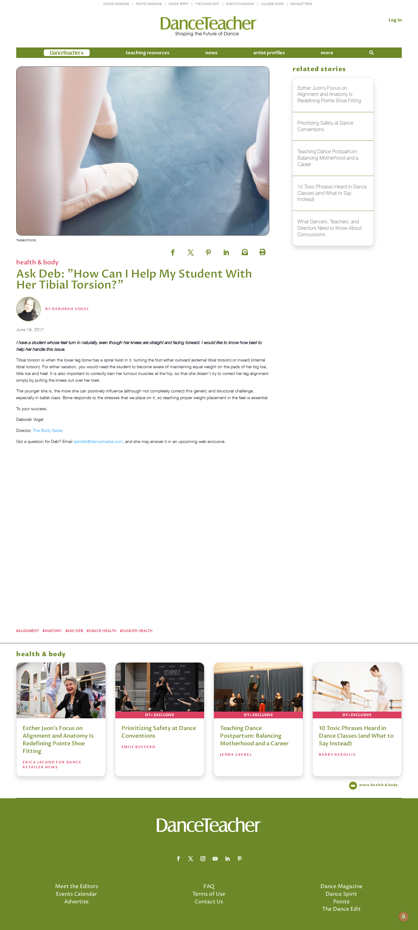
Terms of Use (208, 894)
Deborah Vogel (70, 309)
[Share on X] (190, 251)
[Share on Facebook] (173, 251)
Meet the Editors (76, 886)
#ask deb (74, 631)
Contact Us (209, 901)
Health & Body (37, 262)
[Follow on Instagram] (203, 859)
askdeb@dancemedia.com (98, 441)
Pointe (341, 901)
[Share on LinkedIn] (226, 251)
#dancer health (136, 631)
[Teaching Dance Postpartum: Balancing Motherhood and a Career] (258, 690)
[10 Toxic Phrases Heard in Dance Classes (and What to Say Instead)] (357, 690)
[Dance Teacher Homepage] (209, 26)
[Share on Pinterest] (208, 251)
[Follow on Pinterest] (239, 859)
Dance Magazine (116, 4)
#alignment (27, 631)
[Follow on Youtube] (215, 859)
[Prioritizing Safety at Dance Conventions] (159, 690)
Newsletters (301, 4)
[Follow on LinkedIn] (227, 859)
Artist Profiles (269, 53)
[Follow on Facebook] (178, 859)
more (327, 53)
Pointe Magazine (149, 4)
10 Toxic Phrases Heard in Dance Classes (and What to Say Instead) (356, 735)
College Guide (272, 4)
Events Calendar (240, 4)
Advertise (76, 901)
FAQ (209, 886)
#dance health (102, 631)
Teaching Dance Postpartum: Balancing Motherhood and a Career (254, 735)
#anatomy (52, 631)
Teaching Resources (147, 53)
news (211, 53)
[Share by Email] (244, 251)
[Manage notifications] (404, 916)
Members (55, 53)
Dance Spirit (178, 4)
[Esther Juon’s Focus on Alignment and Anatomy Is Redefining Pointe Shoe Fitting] (61, 690)
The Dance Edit (207, 4)
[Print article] (261, 251)
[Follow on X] (191, 859)
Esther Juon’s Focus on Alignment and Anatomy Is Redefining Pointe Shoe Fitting (58, 739)
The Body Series (48, 430)
